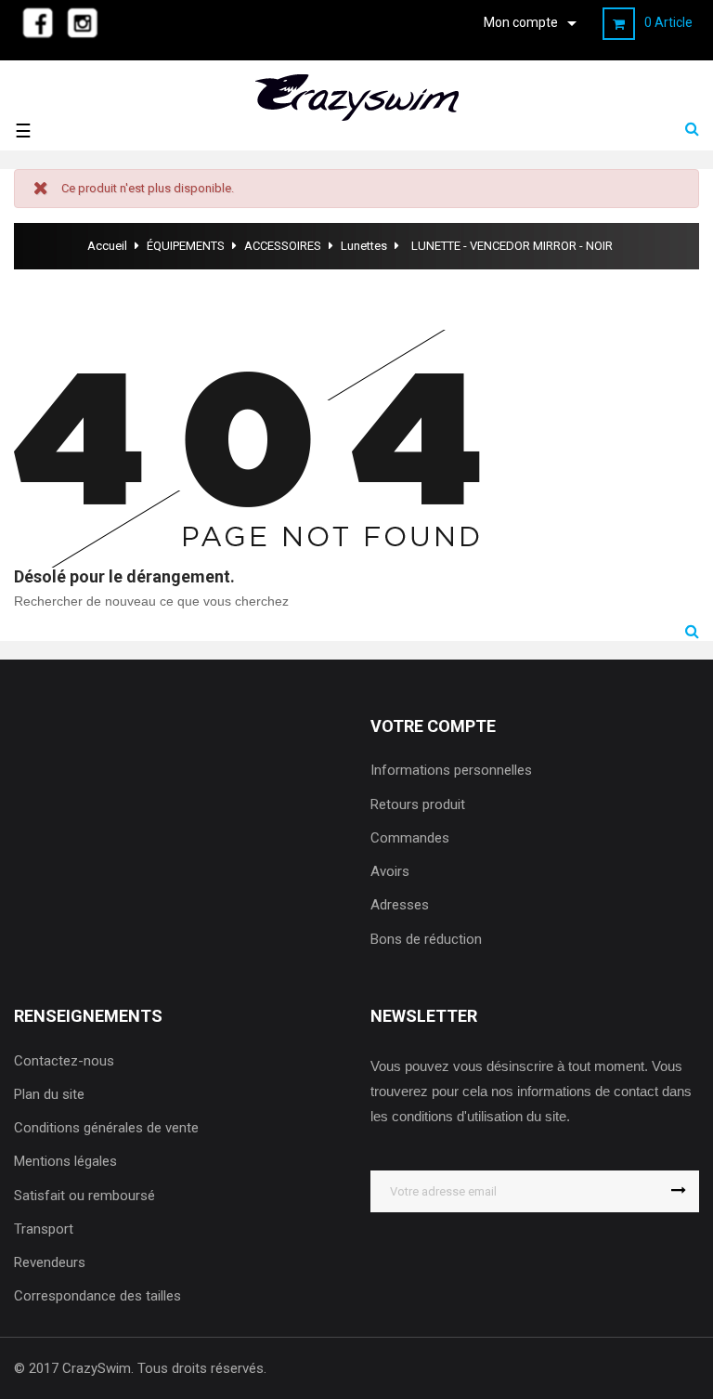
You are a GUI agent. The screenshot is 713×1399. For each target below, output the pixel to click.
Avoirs (389, 871)
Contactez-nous (64, 1061)
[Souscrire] (678, 1191)
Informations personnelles (451, 770)
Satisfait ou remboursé (84, 1195)
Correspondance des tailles (97, 1296)
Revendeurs (49, 1262)
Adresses (399, 904)
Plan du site (49, 1094)
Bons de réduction (426, 939)
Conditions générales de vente (106, 1127)
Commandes (409, 838)
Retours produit (417, 804)
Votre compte (433, 726)
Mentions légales (65, 1161)
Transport (43, 1229)
